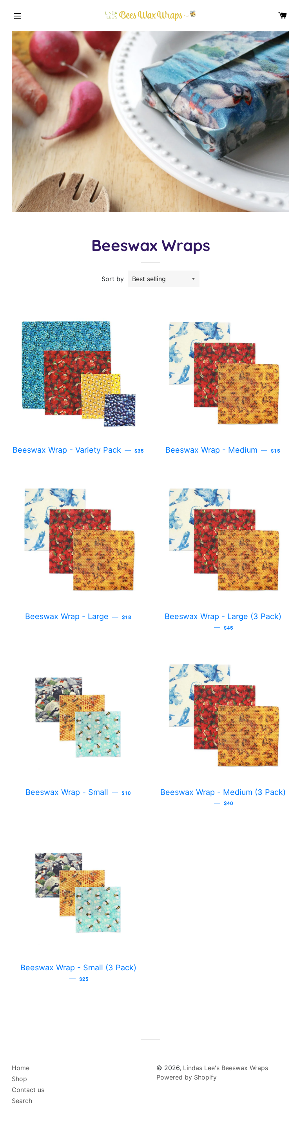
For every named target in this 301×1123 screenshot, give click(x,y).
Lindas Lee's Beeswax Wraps (225, 1068)
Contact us (28, 1090)
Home (20, 1068)
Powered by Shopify (186, 1077)
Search (22, 1101)
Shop (19, 1079)
